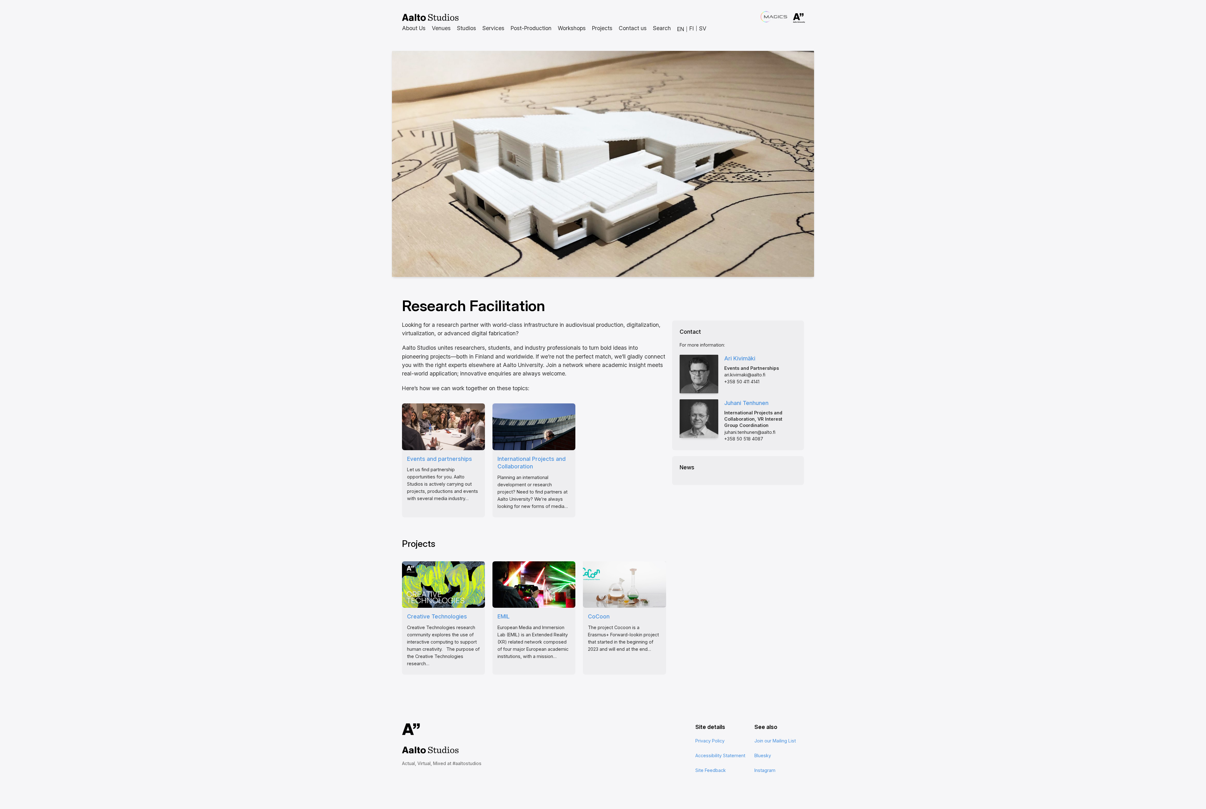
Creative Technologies (437, 616)
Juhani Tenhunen (746, 403)
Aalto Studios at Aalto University (430, 17)
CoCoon (599, 616)
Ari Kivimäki (739, 358)
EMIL (503, 616)
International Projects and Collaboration (531, 463)
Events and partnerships (439, 459)
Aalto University (790, 18)
